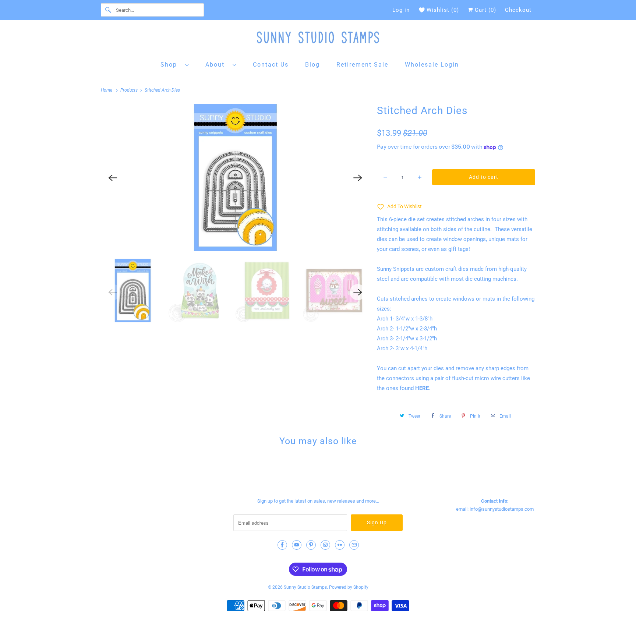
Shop (170, 64)
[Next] (358, 178)
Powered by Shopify (348, 587)
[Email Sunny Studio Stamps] (354, 545)
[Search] (108, 10)
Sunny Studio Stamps (305, 587)
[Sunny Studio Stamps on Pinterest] (311, 545)
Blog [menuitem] (312, 64)
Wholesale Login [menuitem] (432, 64)
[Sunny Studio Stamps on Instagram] (325, 545)
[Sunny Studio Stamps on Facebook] (282, 545)
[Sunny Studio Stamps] (318, 39)
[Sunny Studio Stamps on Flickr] (339, 545)
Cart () (484, 10)
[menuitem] (175, 64)
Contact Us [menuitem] (271, 64)
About (217, 64)
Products (129, 90)
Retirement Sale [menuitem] (362, 64)
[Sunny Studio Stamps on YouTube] (296, 545)
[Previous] (113, 178)
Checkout (518, 10)
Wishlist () (443, 10)
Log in (401, 10)
